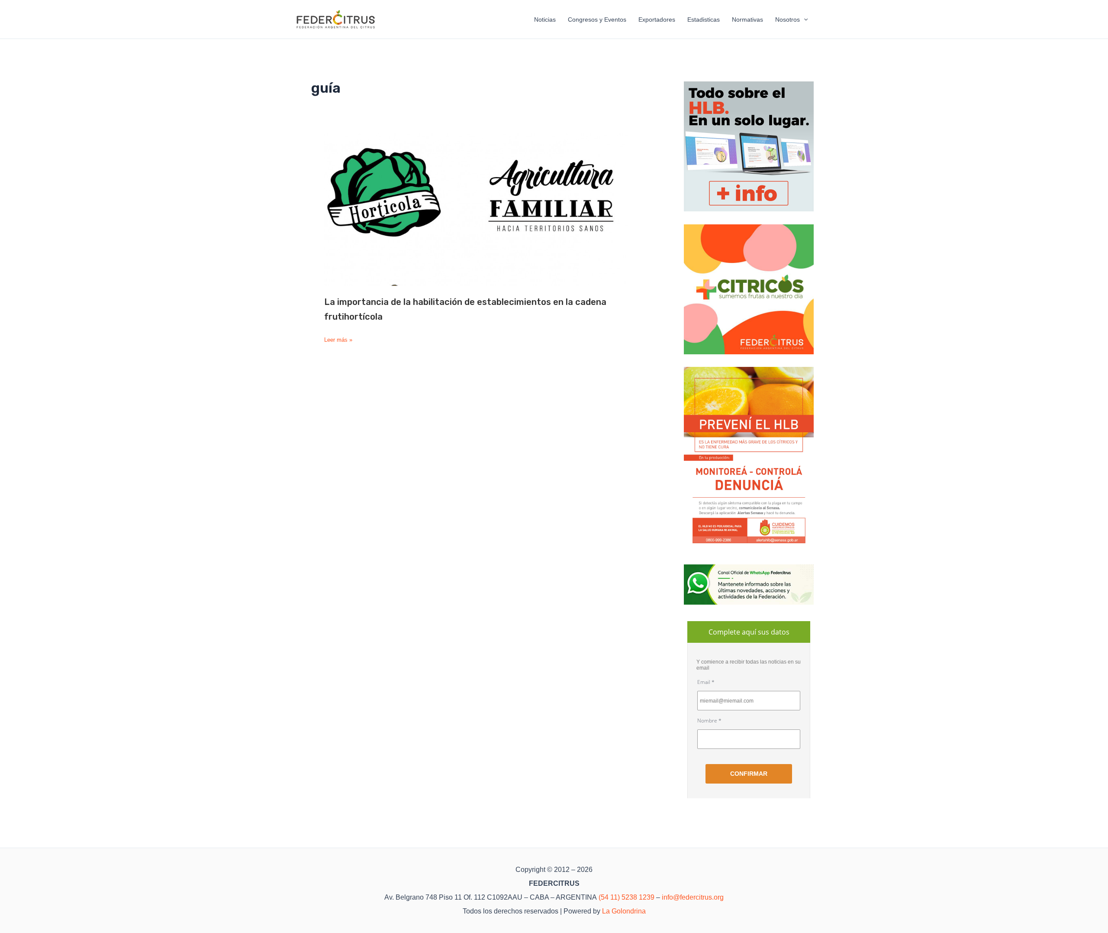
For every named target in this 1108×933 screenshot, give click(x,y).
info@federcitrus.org (693, 897)
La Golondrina (624, 911)
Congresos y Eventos (597, 19)
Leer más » (338, 340)
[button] (804, 19)
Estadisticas (703, 19)
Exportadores (656, 19)
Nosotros (787, 19)
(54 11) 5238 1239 (626, 897)
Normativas (747, 19)
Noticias (545, 19)
